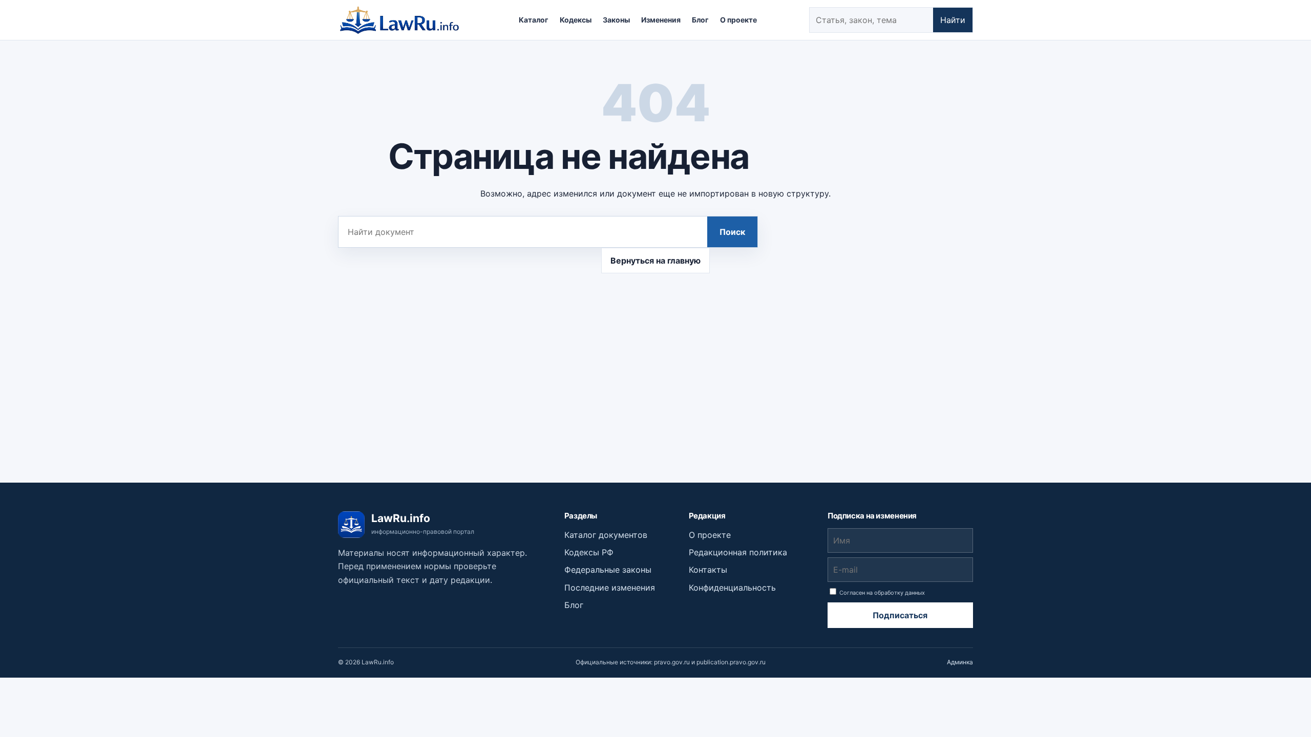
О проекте (738, 19)
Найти (952, 20)
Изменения (661, 19)
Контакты (708, 570)
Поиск (732, 232)
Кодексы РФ (589, 552)
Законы (616, 19)
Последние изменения (609, 587)
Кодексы (575, 19)
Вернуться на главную (655, 260)
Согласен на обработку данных (881, 592)
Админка (960, 662)
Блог (700, 19)
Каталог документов (605, 535)
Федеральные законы (607, 570)
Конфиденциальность (732, 587)
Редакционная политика (738, 552)
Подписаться (900, 615)
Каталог (533, 19)
